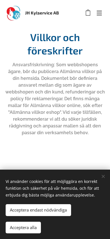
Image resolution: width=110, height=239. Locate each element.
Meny (99, 12)
